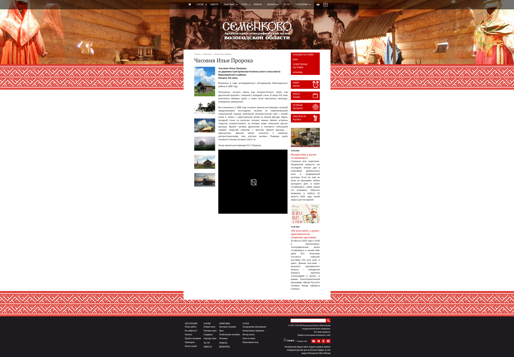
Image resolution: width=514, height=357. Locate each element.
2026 (297, 326)
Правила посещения (193, 339)
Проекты (258, 5)
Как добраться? (191, 331)
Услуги (244, 5)
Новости (214, 5)
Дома (295, 60)
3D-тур (287, 5)
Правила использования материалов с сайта (314, 335)
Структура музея (210, 339)
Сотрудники (208, 335)
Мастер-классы (249, 335)
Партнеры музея (210, 331)
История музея (209, 327)
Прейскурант (190, 342)
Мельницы (298, 72)
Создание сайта (302, 341)
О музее (200, 5)
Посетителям (301, 5)
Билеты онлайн (296, 95)
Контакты (188, 335)
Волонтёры (272, 5)
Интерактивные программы (253, 331)
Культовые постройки (303, 55)
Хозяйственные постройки (300, 66)
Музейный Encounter (298, 107)
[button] (204, 81)
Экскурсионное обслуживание (254, 327)
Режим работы (296, 84)
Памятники (229, 5)
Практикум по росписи (299, 118)
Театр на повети (249, 339)
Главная (197, 54)
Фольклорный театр (250, 342)
